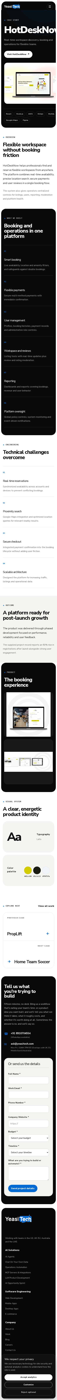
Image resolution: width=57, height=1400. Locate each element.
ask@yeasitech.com (22, 1043)
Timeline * (13, 1146)
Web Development (14, 1298)
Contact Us (10, 1350)
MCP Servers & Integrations (18, 1272)
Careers (9, 1344)
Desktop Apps (11, 1308)
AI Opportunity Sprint (15, 1283)
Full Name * (14, 1073)
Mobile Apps (11, 1303)
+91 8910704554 (21, 1033)
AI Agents (9, 1256)
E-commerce (11, 1314)
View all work (46, 906)
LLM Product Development (17, 1277)
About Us (9, 1329)
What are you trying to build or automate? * (24, 1162)
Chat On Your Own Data (16, 1262)
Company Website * (18, 1117)
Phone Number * (16, 1102)
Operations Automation (16, 1267)
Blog (7, 1339)
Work (7, 1334)
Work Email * (15, 1088)
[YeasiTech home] (23, 7)
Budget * (13, 1131)
